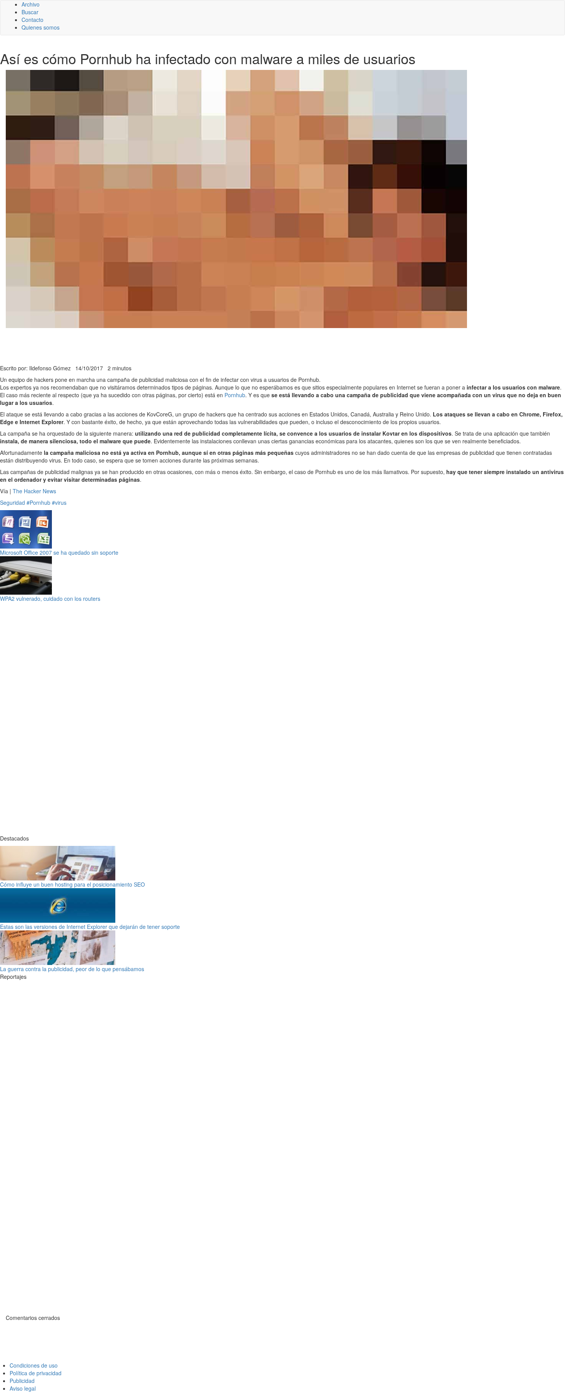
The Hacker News (34, 491)
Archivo (31, 4)
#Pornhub (38, 502)
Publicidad (22, 1380)
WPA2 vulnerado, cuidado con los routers (50, 598)
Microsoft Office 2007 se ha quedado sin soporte (59, 552)
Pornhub (234, 395)
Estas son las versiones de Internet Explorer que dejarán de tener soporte (90, 926)
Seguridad (12, 502)
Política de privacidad (35, 1373)
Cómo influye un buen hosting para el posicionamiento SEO (72, 884)
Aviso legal (23, 1388)
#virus (59, 502)
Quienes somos (41, 27)
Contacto (32, 19)
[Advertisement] (188, 345)
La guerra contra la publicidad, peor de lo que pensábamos (72, 969)
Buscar (30, 12)
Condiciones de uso (34, 1365)
